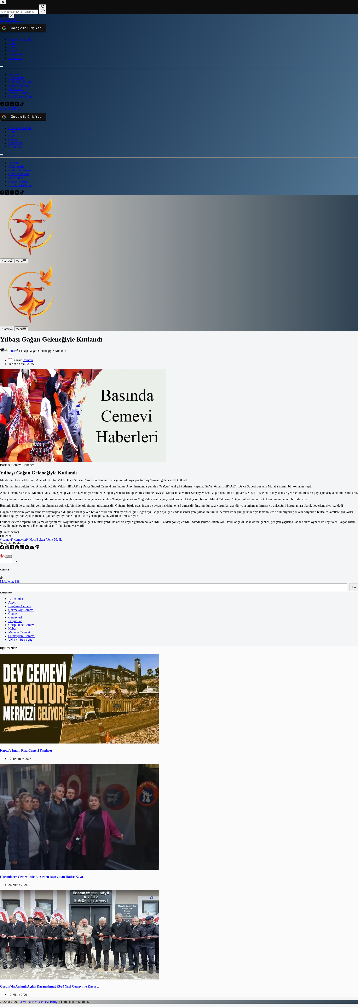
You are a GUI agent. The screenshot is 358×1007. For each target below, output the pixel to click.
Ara (354, 587)
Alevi (12, 602)
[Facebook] (2, 548)
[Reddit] (7, 548)
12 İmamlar (15, 598)
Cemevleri (15, 617)
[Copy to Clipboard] (37, 548)
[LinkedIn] (22, 548)
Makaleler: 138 (10, 581)
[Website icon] (1, 578)
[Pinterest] (17, 548)
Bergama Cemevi (19, 606)
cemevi (6, 539)
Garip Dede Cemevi (21, 625)
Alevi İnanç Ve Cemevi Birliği (38, 1001)
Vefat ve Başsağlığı (20, 639)
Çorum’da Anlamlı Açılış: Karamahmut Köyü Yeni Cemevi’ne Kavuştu (49, 986)
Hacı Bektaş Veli (39, 539)
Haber (12, 628)
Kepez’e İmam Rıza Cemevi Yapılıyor (26, 750)
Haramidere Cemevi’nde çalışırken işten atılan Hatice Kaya (41, 876)
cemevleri (19, 539)
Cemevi (13, 613)
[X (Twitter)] (12, 548)
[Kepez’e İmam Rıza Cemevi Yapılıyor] (79, 742)
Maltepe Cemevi (19, 632)
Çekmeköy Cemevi (21, 610)
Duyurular (15, 621)
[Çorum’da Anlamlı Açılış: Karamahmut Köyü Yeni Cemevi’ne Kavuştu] (79, 978)
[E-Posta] (32, 548)
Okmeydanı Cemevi (21, 636)
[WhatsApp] (27, 548)
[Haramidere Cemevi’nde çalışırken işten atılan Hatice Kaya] (79, 868)
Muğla (56, 539)
